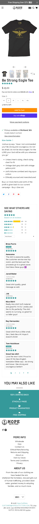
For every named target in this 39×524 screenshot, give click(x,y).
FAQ (19, 444)
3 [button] (19, 373)
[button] (7, 83)
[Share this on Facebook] (9, 194)
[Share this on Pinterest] (13, 194)
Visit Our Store (19, 458)
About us (19, 455)
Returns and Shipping (19, 452)
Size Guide (7, 140)
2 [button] (15, 373)
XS (4, 100)
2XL (28, 100)
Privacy (20, 463)
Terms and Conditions (19, 460)
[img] (19, 250)
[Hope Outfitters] (17, 8)
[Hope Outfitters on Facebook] (3, 430)
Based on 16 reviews (12, 218)
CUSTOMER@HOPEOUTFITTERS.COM (15, 505)
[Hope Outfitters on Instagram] (6, 430)
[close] (37, 2)
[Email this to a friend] (18, 194)
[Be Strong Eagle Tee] (19, 37)
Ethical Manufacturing (19, 450)
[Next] (25, 67)
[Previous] (13, 67)
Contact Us (19, 447)
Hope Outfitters (22, 503)
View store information (12, 136)
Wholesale (19, 441)
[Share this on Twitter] (3, 194)
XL (23, 100)
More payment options (19, 122)
